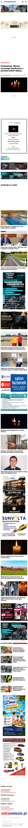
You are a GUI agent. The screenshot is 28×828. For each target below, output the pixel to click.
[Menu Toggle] (1, 2)
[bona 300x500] (14, 494)
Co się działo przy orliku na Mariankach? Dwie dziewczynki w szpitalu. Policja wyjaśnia (20, 669)
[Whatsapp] (8, 158)
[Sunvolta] (14, 526)
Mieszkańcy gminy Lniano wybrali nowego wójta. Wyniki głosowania (14, 472)
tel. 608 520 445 (5, 799)
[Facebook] (2, 158)
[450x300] (14, 612)
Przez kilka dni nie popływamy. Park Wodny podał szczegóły (12, 227)
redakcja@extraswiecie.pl (7, 808)
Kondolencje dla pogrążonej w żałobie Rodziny (12, 430)
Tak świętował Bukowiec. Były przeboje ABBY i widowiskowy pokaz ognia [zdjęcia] (13, 599)
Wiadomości (5, 62)
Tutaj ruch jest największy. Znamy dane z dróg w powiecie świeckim (13, 268)
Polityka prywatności (13, 818)
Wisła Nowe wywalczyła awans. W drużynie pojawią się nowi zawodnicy (12, 577)
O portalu (4, 818)
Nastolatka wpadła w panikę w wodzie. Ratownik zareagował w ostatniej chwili (13, 348)
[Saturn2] (14, 383)
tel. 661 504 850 (5, 791)
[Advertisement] (14, 48)
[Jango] (14, 402)
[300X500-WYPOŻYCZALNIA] (14, 756)
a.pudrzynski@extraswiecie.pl (8, 792)
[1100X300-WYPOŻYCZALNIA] (14, 166)
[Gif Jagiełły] (14, 8)
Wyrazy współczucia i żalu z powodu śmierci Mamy (12, 556)
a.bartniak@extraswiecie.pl (8, 801)
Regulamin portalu (7, 821)
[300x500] (14, 290)
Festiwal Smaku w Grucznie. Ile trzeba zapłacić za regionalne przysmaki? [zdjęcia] (19, 649)
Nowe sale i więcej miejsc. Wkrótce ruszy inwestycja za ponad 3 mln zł (14, 247)
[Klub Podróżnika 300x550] (14, 715)
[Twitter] (5, 158)
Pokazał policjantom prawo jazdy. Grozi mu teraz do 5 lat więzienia (19, 679)
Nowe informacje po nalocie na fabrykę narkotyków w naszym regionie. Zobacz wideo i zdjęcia (19, 659)
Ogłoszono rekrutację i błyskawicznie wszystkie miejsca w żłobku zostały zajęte (14, 370)
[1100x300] (14, 25)
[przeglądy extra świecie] (14, 320)
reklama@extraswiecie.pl (7, 810)
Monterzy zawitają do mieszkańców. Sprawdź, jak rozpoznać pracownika (12, 451)
